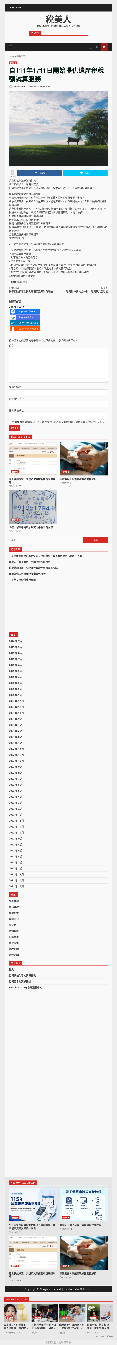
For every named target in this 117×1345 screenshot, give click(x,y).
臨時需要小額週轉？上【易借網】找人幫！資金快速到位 (71, 1326)
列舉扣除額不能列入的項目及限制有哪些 (31, 289)
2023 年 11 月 (16, 754)
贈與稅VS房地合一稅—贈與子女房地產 (87, 289)
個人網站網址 (16, 410)
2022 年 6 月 (16, 850)
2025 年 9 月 (16, 647)
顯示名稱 (15, 387)
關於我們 (51, 1342)
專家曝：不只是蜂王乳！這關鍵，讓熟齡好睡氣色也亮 (16, 1326)
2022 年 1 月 (16, 868)
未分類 (12, 925)
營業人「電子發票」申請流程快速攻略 (29, 561)
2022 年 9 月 (16, 838)
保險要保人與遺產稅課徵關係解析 (84, 458)
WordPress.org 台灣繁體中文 (25, 987)
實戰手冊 (13, 63)
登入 (11, 969)
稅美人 (58, 20)
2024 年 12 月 (16, 701)
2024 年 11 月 (16, 707)
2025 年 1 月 (16, 695)
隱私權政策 (65, 1342)
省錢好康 (14, 931)
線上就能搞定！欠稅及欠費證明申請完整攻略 (33, 458)
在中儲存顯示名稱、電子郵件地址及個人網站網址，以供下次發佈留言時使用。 (58, 422)
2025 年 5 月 (16, 671)
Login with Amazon (28, 328)
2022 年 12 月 (16, 820)
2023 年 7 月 (16, 778)
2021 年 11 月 (16, 880)
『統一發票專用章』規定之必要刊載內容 (33, 507)
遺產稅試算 (22, 282)
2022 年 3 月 (16, 862)
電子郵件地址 (17, 398)
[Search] (97, 47)
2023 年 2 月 (16, 808)
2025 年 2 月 (16, 689)
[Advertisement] (58, 607)
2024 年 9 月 (16, 719)
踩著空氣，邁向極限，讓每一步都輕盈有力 (99, 1326)
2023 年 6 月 (16, 784)
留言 (11, 345)
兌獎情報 (14, 901)
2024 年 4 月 (16, 725)
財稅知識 (14, 949)
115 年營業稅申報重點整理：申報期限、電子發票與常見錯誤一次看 (45, 555)
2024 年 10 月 (16, 713)
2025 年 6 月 (16, 665)
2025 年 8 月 (16, 653)
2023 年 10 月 (16, 760)
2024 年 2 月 (16, 737)
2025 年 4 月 (16, 677)
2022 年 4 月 (16, 856)
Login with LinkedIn (28, 322)
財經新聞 (14, 955)
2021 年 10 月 (16, 886)
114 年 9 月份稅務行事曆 (22, 579)
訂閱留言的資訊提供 (20, 981)
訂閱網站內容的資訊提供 (22, 975)
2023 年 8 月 (16, 772)
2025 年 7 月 (16, 659)
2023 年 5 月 (16, 790)
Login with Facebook (28, 311)
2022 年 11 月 (16, 826)
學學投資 (14, 913)
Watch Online (104, 47)
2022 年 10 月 (16, 832)
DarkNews (70, 1289)
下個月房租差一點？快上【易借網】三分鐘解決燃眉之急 (44, 1326)
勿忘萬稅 (14, 907)
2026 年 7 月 (16, 641)
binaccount (19, 86)
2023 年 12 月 (16, 748)
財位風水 (14, 943)
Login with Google (28, 317)
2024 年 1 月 (16, 742)
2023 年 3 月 (16, 802)
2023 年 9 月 (16, 766)
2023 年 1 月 (16, 814)
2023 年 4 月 (16, 796)
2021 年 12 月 (16, 874)
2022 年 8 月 (16, 844)
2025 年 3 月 (16, 683)
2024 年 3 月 (16, 731)
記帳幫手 (14, 937)
